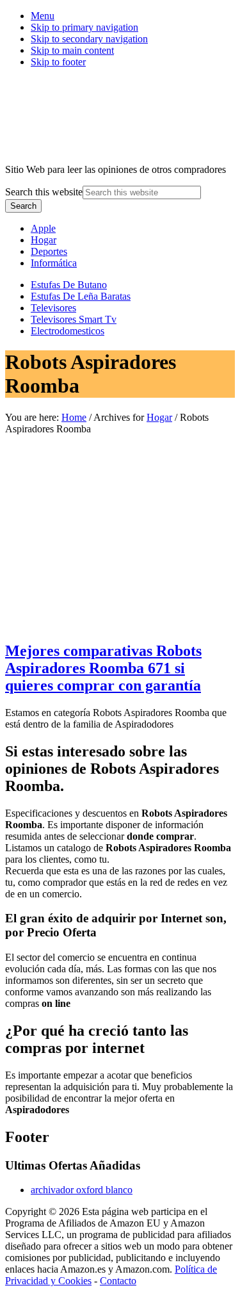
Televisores (53, 307)
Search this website (44, 191)
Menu (42, 15)
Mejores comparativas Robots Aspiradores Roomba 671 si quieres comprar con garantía (103, 668)
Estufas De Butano (69, 284)
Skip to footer (58, 61)
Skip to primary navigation (84, 27)
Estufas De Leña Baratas (81, 296)
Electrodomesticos (67, 330)
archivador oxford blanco (81, 1189)
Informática (54, 262)
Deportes (49, 251)
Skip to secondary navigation (89, 38)
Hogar (43, 239)
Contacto (118, 1280)
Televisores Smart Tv (73, 319)
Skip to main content (72, 50)
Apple (43, 228)
